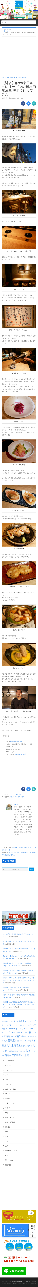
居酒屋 (11, 797)
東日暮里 (17, 797)
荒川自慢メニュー (11, 1150)
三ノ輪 (28, 1032)
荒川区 (29, 1050)
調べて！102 (9, 1160)
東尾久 (7, 1045)
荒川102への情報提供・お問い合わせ (14, 77)
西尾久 (8, 1055)
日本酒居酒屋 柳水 (16, 741)
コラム (7, 1079)
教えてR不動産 (10, 1122)
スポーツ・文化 (10, 1089)
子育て (32, 1037)
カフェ (10, 1025)
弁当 (16, 1041)
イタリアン (28, 1021)
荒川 (6, 1051)
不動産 (7, 1098)
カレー (17, 1025)
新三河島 (28, 1041)
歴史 (22, 1046)
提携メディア (9, 1117)
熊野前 (29, 1046)
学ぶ (6, 1113)
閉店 (22, 1055)
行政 (6, 1155)
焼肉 (25, 1046)
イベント (8, 1065)
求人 (6, 1136)
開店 (22, 797)
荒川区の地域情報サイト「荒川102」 (21, 1281)
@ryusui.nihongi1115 (21, 754)
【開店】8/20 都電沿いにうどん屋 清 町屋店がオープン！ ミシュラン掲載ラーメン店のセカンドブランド (19, 1004)
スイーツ (9, 1028)
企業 (14, 1037)
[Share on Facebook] (23, 105)
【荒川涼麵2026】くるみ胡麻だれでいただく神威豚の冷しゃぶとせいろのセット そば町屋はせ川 (18, 980)
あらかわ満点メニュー (7, 1021)
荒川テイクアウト (19, 1051)
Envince (13, 1283)
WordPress (33, 1283)
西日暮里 (16, 1055)
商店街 (26, 1037)
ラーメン (20, 1032)
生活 (6, 1141)
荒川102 (11, 1051)
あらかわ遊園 (19, 1021)
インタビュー (9, 1070)
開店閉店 (19, 794)
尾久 (5, 1041)
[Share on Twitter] (28, 105)
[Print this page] (34, 105)
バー (27, 1029)
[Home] (4, 31)
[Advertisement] (19, 56)
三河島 (6, 1036)
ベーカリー (5, 1033)
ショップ (22, 1025)
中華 (12, 1037)
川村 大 (16, 805)
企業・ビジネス (10, 1103)
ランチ (12, 1032)
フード (12, 794)
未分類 (7, 1127)
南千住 (20, 1036)
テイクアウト (19, 1028)
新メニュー (21, 1041)
